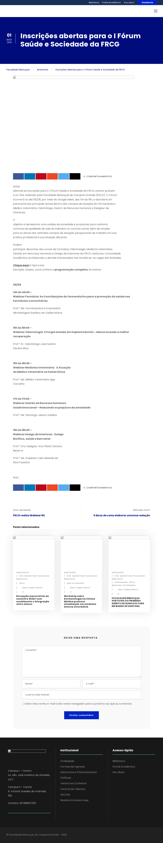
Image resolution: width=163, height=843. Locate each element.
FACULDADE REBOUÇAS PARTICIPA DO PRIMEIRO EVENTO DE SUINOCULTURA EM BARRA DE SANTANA (128, 602)
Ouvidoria (147, 2)
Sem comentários (32, 587)
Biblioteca (94, 2)
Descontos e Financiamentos (78, 772)
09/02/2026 (22, 572)
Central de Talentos (72, 789)
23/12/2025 (70, 572)
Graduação (67, 761)
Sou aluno (129, 2)
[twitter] (142, 835)
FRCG (22, 583)
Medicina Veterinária (124, 585)
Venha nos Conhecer (73, 783)
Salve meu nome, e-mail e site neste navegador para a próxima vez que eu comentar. (78, 704)
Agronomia (121, 582)
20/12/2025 (118, 572)
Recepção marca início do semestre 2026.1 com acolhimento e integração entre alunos (32, 600)
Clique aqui (21, 265)
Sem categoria (75, 583)
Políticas (65, 778)
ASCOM (65, 794)
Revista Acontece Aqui (74, 800)
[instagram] (147, 835)
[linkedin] (136, 835)
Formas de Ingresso (72, 766)
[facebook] (131, 835)
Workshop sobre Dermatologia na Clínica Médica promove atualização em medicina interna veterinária (80, 601)
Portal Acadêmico (111, 2)
